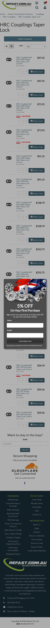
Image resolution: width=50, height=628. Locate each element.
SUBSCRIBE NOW (25, 341)
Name (9, 320)
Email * (9, 330)
